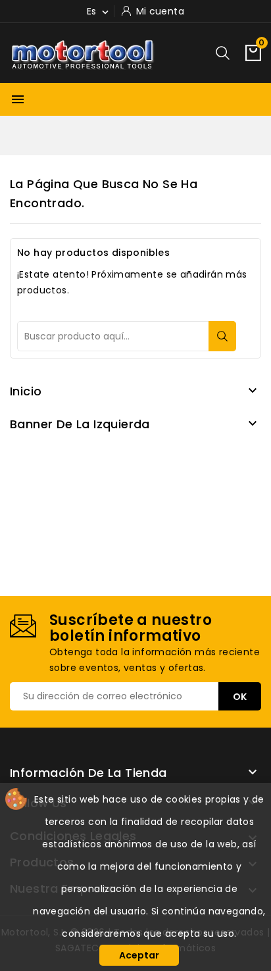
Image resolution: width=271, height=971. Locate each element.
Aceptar (139, 955)
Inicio (25, 391)
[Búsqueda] (222, 336)
